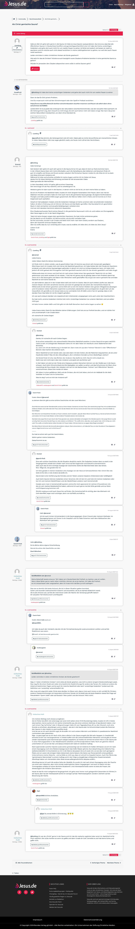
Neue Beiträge (118, 4)
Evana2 (17, 164)
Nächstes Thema (113, 863)
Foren (111, 4)
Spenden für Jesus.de (56, 904)
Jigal (48, 237)
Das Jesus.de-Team (55, 902)
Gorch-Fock (34, 237)
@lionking (35, 92)
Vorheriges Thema (98, 863)
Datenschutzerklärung (93, 920)
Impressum (37, 920)
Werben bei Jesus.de (56, 907)
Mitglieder (128, 4)
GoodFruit (17, 92)
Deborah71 (39, 385)
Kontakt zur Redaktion (56, 899)
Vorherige (114, 30)
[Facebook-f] (19, 892)
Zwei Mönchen (35, 551)
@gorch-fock (40, 458)
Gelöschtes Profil (18, 577)
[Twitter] (32, 892)
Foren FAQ (52, 888)
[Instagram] (26, 892)
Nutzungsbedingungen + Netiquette (61, 891)
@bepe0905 (36, 623)
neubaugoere (47, 385)
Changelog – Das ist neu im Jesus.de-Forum (63, 894)
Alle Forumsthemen (24, 863)
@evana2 (35, 255)
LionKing (18, 45)
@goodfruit (36, 138)
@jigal (42, 814)
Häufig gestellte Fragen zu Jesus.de (60, 896)
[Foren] (14, 19)
